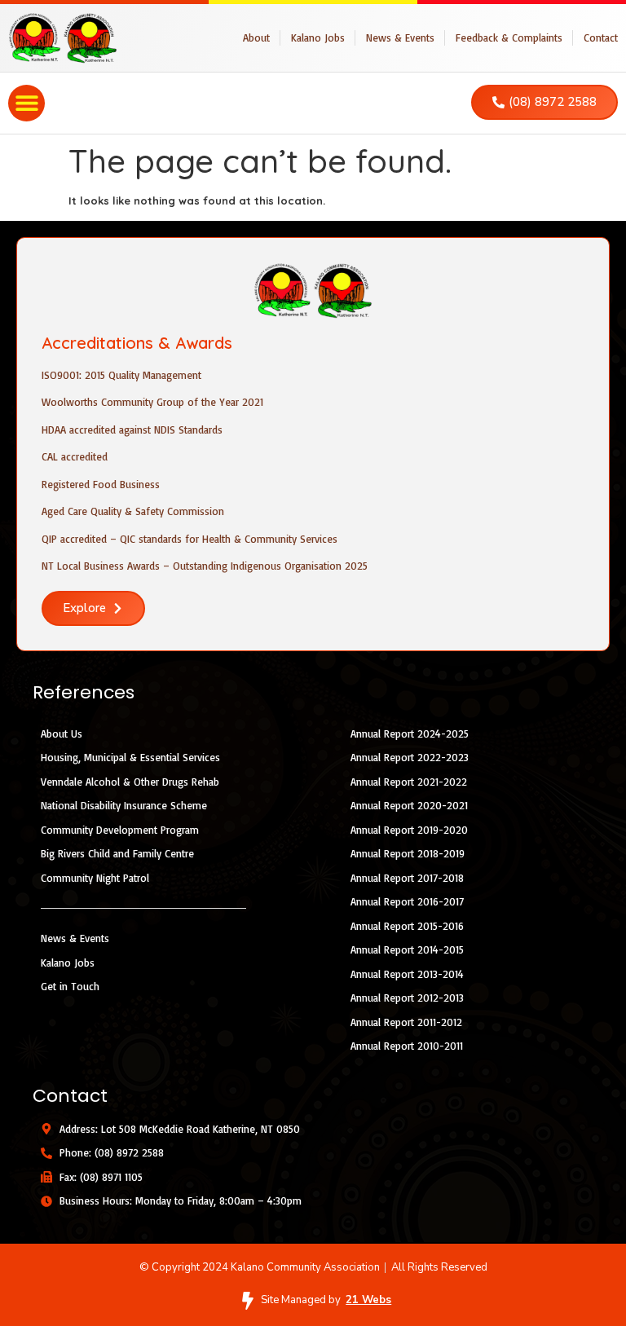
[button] (26, 103)
